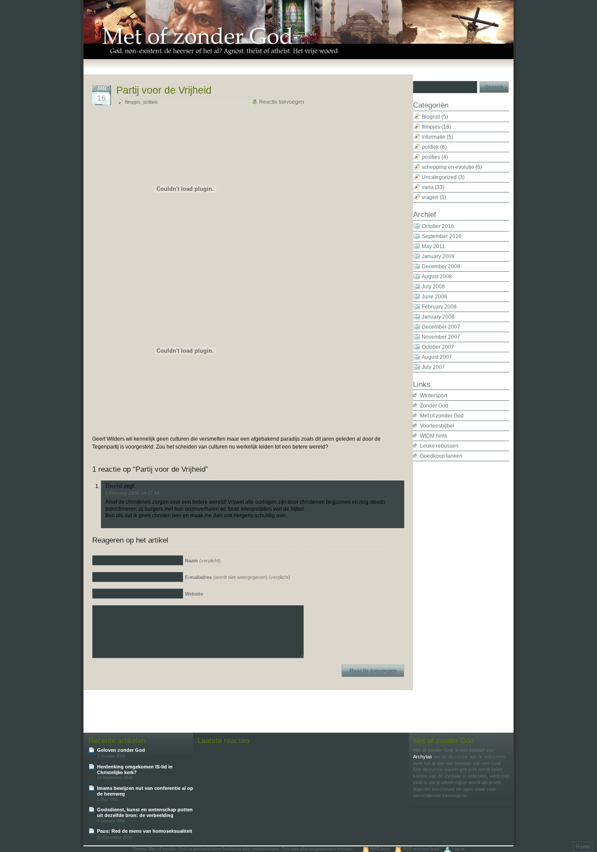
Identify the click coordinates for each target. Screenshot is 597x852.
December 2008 (441, 266)
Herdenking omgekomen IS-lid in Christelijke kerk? (135, 769)
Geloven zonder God (121, 750)
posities (431, 157)
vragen (430, 197)
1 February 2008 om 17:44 (132, 493)
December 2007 (441, 327)
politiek (150, 102)
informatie (433, 137)
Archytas (422, 756)
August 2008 (437, 276)
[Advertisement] (448, 592)
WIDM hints (433, 436)
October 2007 (438, 347)
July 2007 (433, 367)
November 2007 (441, 337)
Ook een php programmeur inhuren (317, 848)
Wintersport (433, 396)
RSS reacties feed (421, 848)
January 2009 (438, 256)
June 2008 (434, 297)
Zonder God (434, 406)
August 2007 (437, 357)
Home (583, 847)
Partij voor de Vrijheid (164, 90)
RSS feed (380, 848)
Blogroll (431, 117)
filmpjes (133, 102)
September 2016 (442, 236)
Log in (458, 848)
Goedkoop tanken (441, 456)
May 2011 (433, 246)
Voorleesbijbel (437, 426)
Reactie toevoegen (281, 102)
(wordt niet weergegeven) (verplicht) (237, 577)
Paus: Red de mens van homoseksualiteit (144, 831)
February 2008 (439, 307)
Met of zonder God (442, 416)
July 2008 (433, 287)
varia (428, 187)
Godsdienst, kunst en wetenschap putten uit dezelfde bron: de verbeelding (145, 812)
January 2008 (438, 317)
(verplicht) (203, 560)
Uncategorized (439, 177)
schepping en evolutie (448, 167)
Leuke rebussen (439, 446)
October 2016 (438, 226)
